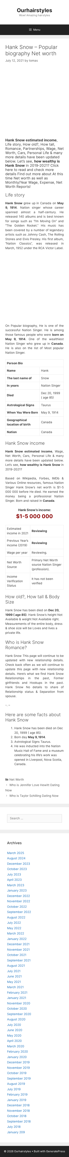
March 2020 (15, 1046)
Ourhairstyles (34, 10)
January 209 (16, 1132)
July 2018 (14, 1126)
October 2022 (17, 906)
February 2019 (17, 1094)
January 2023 (17, 890)
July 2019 (14, 1089)
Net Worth (16, 779)
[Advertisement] (34, 103)
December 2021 (18, 944)
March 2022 (15, 933)
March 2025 (15, 853)
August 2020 (16, 1019)
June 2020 (14, 1030)
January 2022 (17, 939)
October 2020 (17, 1008)
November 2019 (18, 1068)
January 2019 (16, 1100)
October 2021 (16, 955)
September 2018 (19, 1121)
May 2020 (14, 1035)
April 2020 (14, 1041)
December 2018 (18, 1105)
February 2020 (17, 1051)
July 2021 (14, 971)
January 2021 (16, 998)
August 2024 (16, 858)
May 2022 (14, 928)
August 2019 (16, 1084)
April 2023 (14, 879)
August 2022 (16, 917)
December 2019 (18, 1062)
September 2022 (19, 912)
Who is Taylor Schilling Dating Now (34, 796)
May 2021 (14, 982)
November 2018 (18, 1110)
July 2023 (14, 874)
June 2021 (14, 976)
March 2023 (15, 885)
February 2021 (17, 992)
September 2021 (19, 960)
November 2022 (18, 901)
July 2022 (14, 922)
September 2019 (19, 1078)
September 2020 (19, 1014)
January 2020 (17, 1057)
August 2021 (16, 965)
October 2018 (16, 1116)
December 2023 (18, 863)
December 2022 (18, 896)
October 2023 (17, 869)
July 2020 (14, 1025)
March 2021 (15, 987)
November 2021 (18, 949)
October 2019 (17, 1073)
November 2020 (18, 1003)
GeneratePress (55, 1151)
